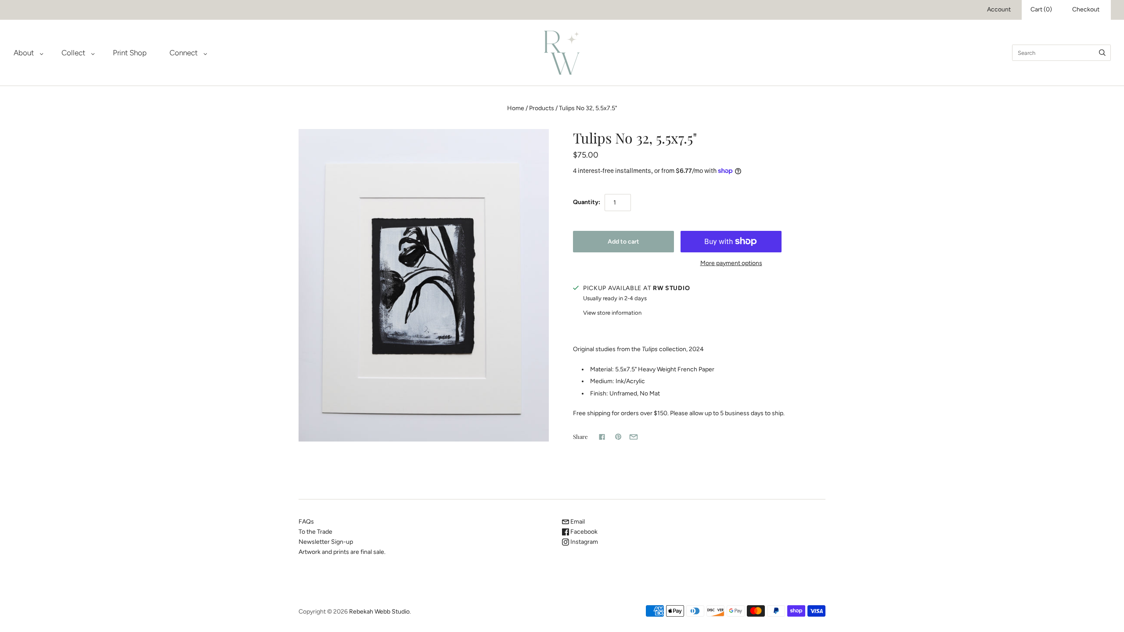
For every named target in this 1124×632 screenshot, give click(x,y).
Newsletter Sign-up (326, 542)
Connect (183, 52)
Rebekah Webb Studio (379, 611)
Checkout (1085, 9)
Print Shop (130, 52)
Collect (73, 52)
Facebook (583, 531)
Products (541, 108)
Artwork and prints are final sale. (342, 552)
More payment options (731, 263)
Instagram (583, 542)
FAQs (306, 521)
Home (515, 108)
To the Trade (315, 531)
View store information (612, 312)
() (1041, 9)
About (24, 52)
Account (999, 9)
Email (577, 521)
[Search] (1102, 52)
